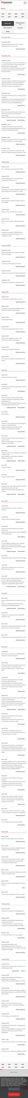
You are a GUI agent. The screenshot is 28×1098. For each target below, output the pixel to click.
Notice (7, 31)
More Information (14, 1089)
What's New (8, 23)
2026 (3, 14)
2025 (9, 14)
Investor (23, 970)
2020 (16, 16)
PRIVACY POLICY (14, 1072)
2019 (22, 16)
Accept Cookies (14, 1094)
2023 (22, 14)
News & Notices (8, 27)
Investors (20, 27)
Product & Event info (20, 23)
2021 (9, 16)
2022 (3, 16)
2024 (16, 14)
